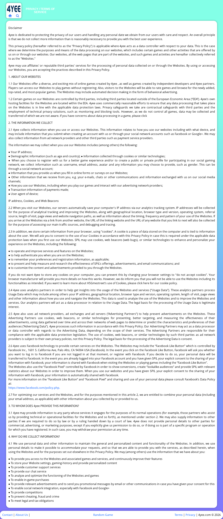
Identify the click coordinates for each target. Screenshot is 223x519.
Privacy (190, 515)
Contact (7, 515)
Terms (179, 515)
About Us (22, 515)
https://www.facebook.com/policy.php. (34, 388)
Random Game (103, 515)
